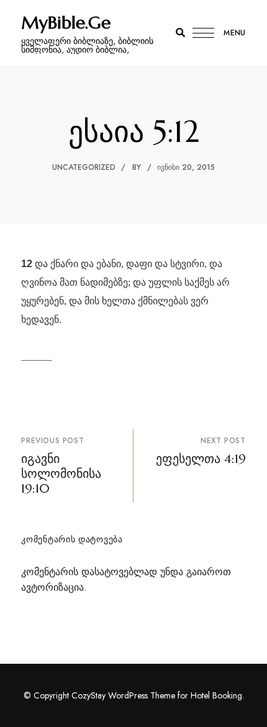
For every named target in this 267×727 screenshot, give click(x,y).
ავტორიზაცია (52, 587)
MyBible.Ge (66, 22)
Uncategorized (83, 167)
